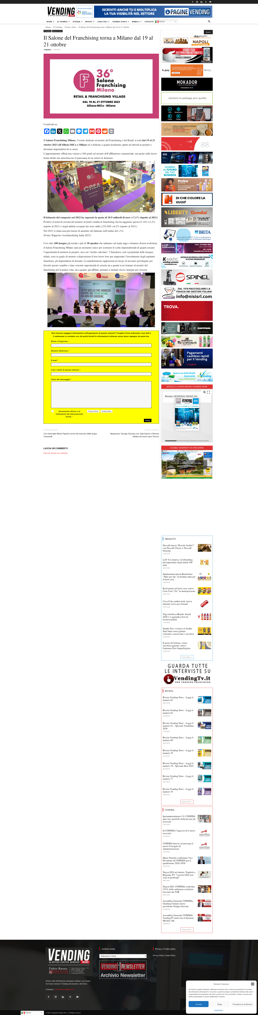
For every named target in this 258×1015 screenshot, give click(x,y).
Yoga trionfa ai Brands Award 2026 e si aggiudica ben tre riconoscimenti (177, 617)
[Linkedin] (201, 2)
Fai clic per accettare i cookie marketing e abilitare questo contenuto (187, 464)
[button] (252, 984)
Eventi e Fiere (70, 27)
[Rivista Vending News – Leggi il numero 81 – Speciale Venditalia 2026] (204, 725)
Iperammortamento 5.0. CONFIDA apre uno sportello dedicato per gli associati (179, 819)
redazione (47, 50)
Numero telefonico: (60, 351)
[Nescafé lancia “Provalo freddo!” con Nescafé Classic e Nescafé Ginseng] (204, 548)
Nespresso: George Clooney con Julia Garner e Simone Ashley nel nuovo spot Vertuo (134, 435)
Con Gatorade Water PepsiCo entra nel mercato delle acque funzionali (70, 435)
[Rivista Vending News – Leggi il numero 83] (204, 700)
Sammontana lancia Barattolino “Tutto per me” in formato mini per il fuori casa (179, 576)
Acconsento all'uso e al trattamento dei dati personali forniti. (69, 414)
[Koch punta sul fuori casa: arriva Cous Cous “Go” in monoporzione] (204, 591)
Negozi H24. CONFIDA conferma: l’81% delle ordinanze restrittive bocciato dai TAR (179, 889)
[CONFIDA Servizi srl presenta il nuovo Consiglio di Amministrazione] (204, 846)
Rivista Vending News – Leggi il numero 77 (178, 777)
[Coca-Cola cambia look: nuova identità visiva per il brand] (204, 603)
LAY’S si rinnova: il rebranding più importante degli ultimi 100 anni (178, 562)
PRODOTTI (170, 538)
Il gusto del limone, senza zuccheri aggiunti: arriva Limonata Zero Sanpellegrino (177, 645)
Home (48, 27)
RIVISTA (88, 21)
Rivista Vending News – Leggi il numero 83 (178, 699)
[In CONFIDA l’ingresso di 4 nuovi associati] (204, 833)
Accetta (198, 1004)
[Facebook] (193, 2)
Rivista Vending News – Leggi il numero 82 (178, 711)
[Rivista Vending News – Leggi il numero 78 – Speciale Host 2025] (204, 765)
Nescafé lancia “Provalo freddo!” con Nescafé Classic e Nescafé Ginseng (178, 548)
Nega (220, 1004)
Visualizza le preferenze (242, 1004)
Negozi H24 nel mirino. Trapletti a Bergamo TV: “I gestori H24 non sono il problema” (179, 875)
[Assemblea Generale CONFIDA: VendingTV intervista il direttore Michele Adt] (204, 917)
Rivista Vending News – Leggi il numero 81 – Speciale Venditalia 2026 (178, 726)
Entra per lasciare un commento (56, 453)
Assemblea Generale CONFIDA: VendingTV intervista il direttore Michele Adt (178, 918)
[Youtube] (210, 2)
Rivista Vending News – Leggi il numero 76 (178, 790)
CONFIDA (170, 809)
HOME (49, 21)
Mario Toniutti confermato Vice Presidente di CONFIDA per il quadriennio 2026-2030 (178, 860)
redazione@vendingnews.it (64, 989)
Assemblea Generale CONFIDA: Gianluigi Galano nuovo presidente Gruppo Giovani (178, 903)
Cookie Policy (218, 1010)
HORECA (135, 21)
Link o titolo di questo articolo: (66, 370)
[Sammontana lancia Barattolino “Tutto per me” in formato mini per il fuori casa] (204, 576)
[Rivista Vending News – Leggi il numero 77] (204, 778)
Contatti (149, 21)
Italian (162, 21)
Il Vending (57, 27)
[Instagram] (197, 2)
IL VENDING (62, 21)
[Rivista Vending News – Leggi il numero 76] (204, 791)
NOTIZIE (76, 21)
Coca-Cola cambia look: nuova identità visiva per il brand (177, 602)
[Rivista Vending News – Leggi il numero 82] (204, 712)
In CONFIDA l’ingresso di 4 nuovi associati (179, 832)
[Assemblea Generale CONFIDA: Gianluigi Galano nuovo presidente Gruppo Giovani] (204, 903)
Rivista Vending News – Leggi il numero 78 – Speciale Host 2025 (178, 764)
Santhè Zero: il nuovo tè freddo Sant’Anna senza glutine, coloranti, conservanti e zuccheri (178, 631)
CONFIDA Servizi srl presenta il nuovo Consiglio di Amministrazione (178, 846)
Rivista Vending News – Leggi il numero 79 (178, 752)
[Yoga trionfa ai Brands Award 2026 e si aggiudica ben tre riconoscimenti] (204, 616)
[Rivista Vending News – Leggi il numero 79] (204, 753)
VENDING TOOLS (119, 21)
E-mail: (55, 360)
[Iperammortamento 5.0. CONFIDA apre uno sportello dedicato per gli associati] (204, 818)
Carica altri (186, 657)
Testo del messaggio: (61, 379)
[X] (206, 2)
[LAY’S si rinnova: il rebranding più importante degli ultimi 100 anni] (204, 562)
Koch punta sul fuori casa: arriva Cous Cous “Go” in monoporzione (179, 590)
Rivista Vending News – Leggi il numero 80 (178, 739)
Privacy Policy (158, 955)
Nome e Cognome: (60, 341)
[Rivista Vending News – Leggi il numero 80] (204, 740)
